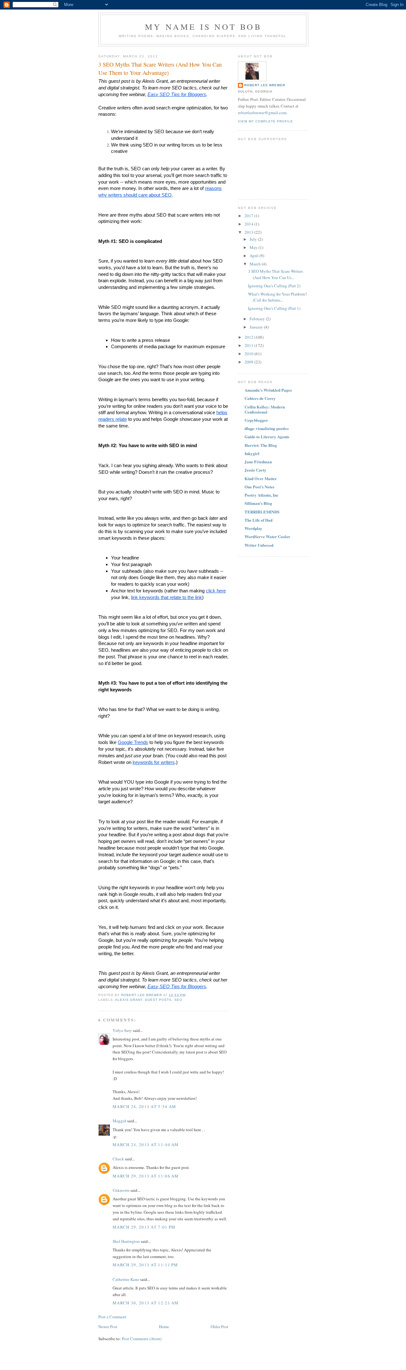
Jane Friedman (258, 462)
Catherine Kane (126, 1279)
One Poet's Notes (259, 487)
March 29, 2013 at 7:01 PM (144, 1227)
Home (164, 1326)
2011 (249, 345)
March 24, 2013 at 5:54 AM (144, 1106)
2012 (249, 337)
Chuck (118, 1159)
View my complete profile (265, 121)
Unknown (121, 1190)
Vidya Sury (122, 1030)
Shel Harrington (126, 1241)
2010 (249, 353)
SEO (178, 999)
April (254, 255)
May (254, 247)
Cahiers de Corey (260, 398)
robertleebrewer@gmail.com (262, 112)
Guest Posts (158, 999)
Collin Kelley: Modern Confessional (265, 409)
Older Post (219, 1326)
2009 (249, 362)
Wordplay (253, 528)
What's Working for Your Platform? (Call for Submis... (277, 297)
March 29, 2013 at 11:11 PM (145, 1265)
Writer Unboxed (259, 545)
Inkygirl (252, 453)
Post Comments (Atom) (141, 1338)
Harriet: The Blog (261, 445)
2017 (249, 216)
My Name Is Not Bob (203, 26)
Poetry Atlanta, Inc (261, 495)
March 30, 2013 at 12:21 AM (146, 1303)
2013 (249, 232)
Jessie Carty (255, 470)
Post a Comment (112, 1317)
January (257, 327)
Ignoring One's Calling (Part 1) (274, 308)
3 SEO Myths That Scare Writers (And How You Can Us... (275, 274)
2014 (249, 224)
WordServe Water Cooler (267, 536)
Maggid (119, 1121)
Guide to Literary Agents (267, 437)
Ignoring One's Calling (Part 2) (274, 286)
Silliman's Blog (258, 503)
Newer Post (107, 1326)
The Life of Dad (258, 520)
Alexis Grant (128, 999)
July (254, 239)
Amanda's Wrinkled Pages (268, 390)
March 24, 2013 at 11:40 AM (146, 1144)
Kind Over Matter (261, 478)
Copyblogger (256, 420)
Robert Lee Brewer (264, 85)
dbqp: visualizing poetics (267, 428)
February (258, 319)
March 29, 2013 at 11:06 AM (146, 1176)
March (256, 264)
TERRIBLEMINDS (262, 512)
